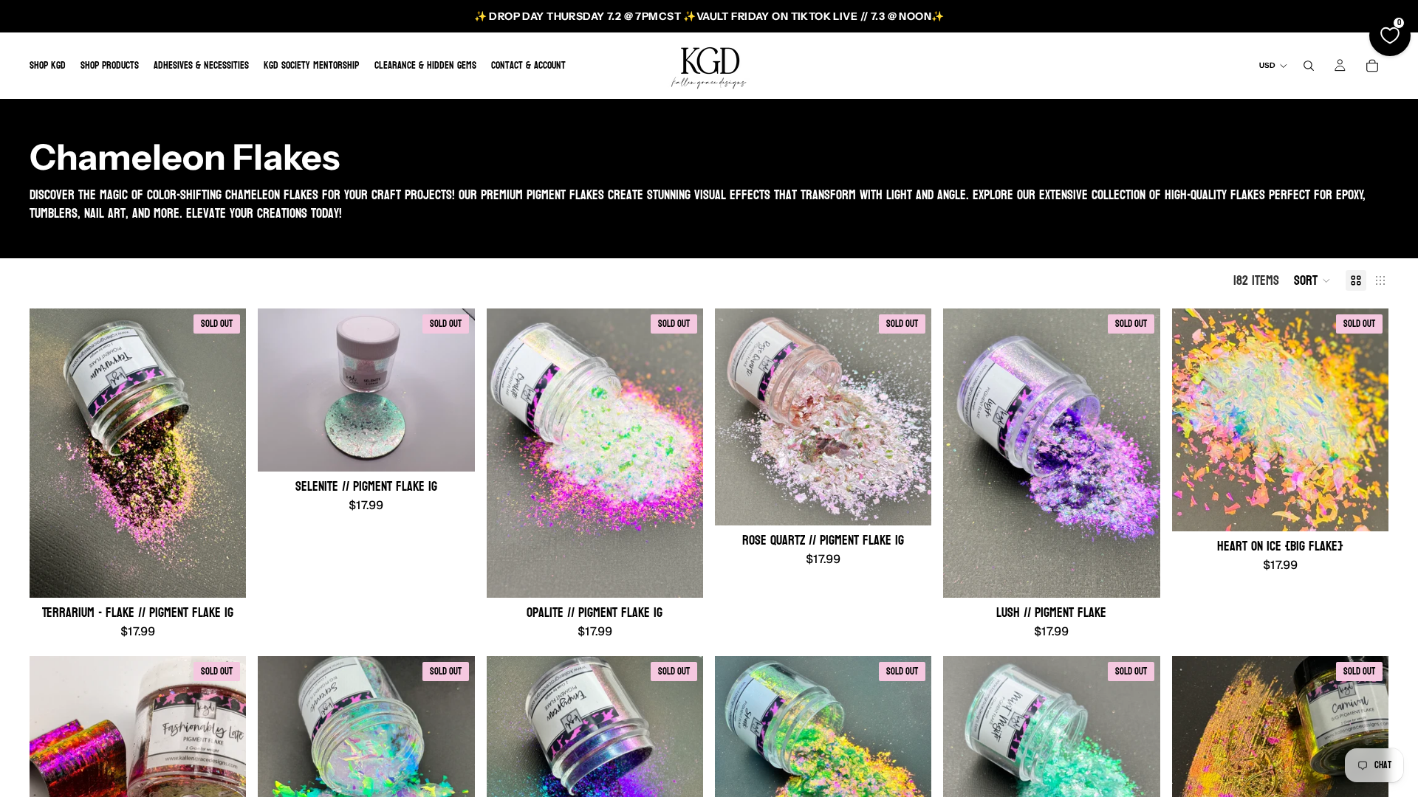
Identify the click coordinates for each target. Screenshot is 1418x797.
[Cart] (1372, 65)
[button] (1312, 280)
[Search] (1308, 65)
